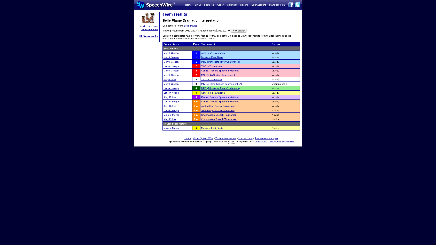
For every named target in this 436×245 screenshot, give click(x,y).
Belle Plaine (190, 25)
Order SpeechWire (203, 138)
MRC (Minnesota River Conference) (220, 61)
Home (188, 4)
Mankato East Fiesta (212, 57)
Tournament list (149, 29)
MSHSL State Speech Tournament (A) (221, 84)
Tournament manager (266, 138)
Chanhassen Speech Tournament (219, 114)
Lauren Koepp (171, 66)
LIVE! (198, 4)
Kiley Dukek (170, 79)
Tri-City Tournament (211, 66)
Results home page (148, 26)
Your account (259, 4)
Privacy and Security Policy (281, 142)
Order (220, 4)
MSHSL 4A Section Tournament (218, 75)
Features (209, 4)
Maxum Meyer (171, 114)
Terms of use (261, 142)
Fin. (196, 101)
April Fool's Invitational (213, 53)
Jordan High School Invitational (218, 106)
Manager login (277, 4)
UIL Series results (148, 36)
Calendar (232, 4)
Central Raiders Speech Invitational (220, 70)
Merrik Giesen (171, 53)
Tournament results (225, 138)
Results (244, 4)
